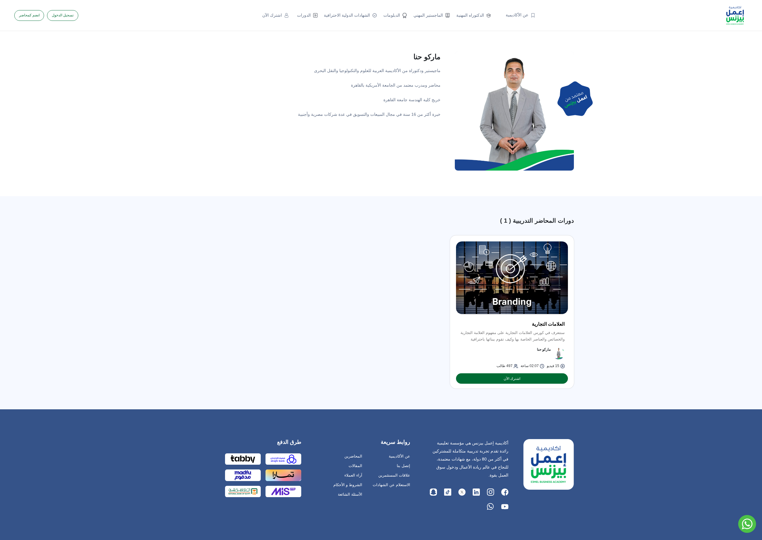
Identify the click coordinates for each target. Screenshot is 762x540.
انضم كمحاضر (29, 15)
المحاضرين (353, 456)
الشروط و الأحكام (347, 485)
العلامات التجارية (548, 324)
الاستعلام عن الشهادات (391, 485)
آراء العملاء (353, 475)
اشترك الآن (512, 379)
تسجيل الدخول (63, 15)
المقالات (355, 465)
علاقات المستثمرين (394, 475)
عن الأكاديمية (399, 456)
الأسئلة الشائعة (350, 494)
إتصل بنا (403, 465)
